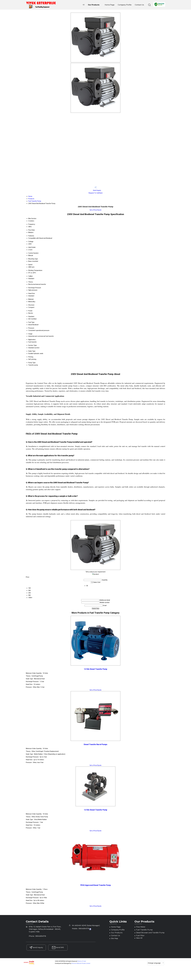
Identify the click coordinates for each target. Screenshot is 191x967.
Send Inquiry (97, 190)
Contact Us (139, 5)
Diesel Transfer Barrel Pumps (95, 744)
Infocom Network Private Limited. (80, 963)
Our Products (93, 5)
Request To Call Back (95, 193)
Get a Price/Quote (95, 210)
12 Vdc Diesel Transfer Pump (95, 669)
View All (139, 938)
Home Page (109, 5)
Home (30, 196)
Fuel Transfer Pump (34, 201)
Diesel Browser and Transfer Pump (150, 933)
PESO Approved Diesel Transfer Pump (95, 885)
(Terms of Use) (81, 961)
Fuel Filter (140, 935)
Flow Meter (140, 927)
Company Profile (124, 5)
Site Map (114, 938)
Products (31, 199)
